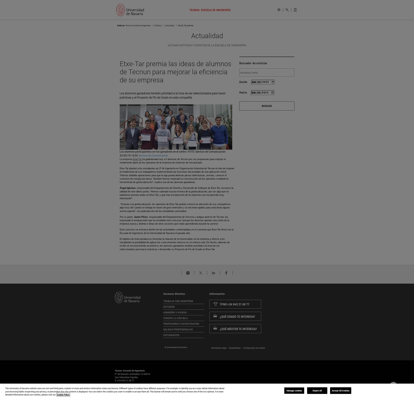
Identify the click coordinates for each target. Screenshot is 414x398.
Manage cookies (294, 390)
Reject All (317, 390)
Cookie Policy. (63, 394)
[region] (207, 391)
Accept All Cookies (340, 390)
